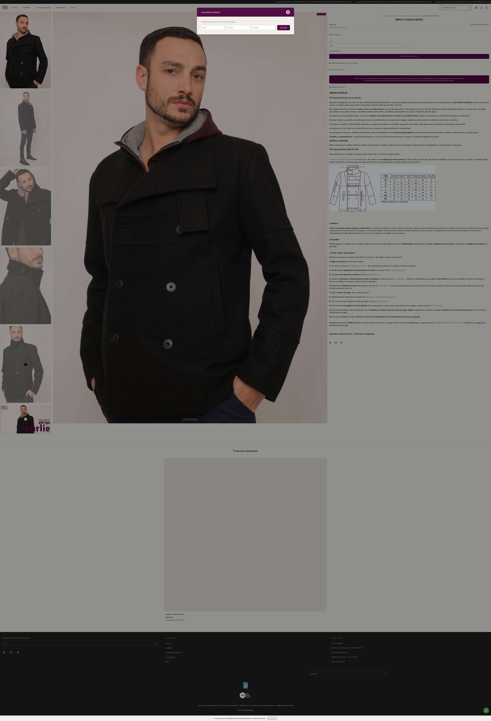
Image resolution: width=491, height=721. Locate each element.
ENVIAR (283, 27)
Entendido (272, 718)
